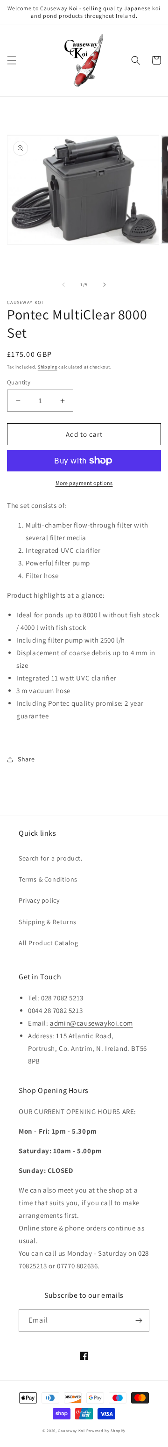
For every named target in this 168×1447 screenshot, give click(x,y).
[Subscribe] (138, 1320)
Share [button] (26, 759)
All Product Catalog (48, 943)
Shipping (47, 367)
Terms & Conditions (48, 879)
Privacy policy (39, 900)
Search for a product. (51, 858)
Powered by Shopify (106, 1430)
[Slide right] (104, 285)
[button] (11, 60)
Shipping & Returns (48, 922)
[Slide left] (63, 285)
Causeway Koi (71, 1430)
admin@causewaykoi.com (91, 1023)
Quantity (18, 382)
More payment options (84, 482)
